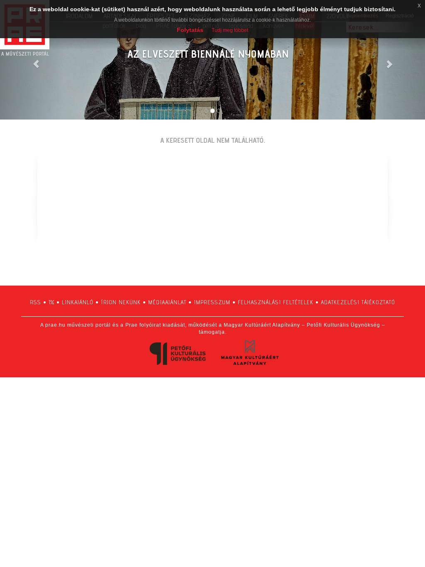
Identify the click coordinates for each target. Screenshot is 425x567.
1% (51, 302)
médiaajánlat (167, 302)
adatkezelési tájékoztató (358, 302)
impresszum (212, 302)
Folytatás (190, 30)
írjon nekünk (121, 302)
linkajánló (77, 302)
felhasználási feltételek (275, 302)
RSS (35, 302)
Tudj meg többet (230, 30)
